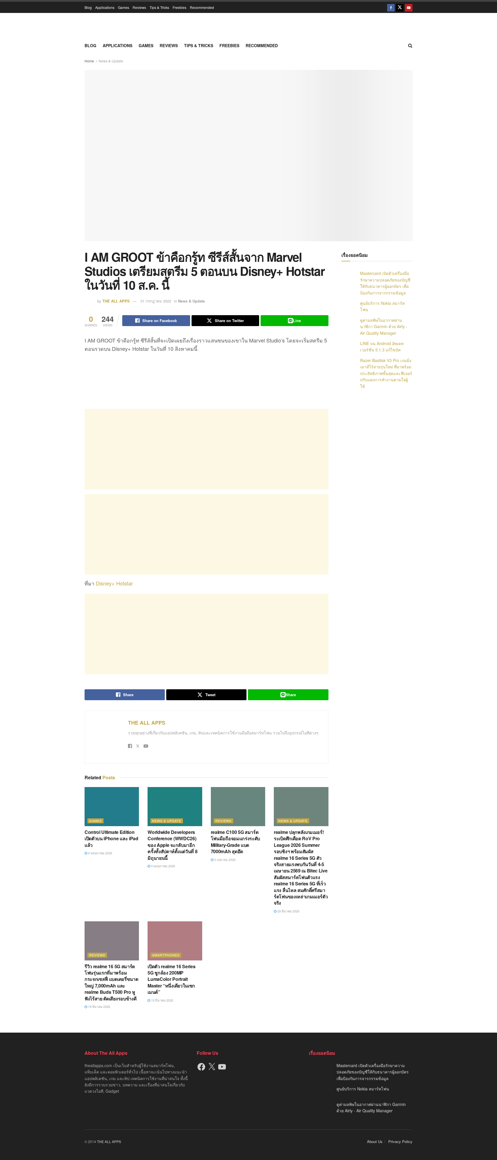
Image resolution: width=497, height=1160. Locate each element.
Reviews (139, 7)
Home (89, 60)
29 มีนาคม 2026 (287, 911)
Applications (104, 7)
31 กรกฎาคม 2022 (155, 301)
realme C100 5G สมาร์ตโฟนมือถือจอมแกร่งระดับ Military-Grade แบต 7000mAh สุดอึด (235, 842)
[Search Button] (410, 45)
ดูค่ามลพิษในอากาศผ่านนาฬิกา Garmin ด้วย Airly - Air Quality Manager (383, 326)
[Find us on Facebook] (391, 7)
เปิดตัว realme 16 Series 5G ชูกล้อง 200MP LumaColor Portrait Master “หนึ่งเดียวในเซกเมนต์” (171, 979)
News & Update (111, 60)
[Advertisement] (206, 449)
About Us (375, 1141)
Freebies (179, 7)
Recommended (202, 7)
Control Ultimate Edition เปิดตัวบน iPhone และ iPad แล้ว (111, 838)
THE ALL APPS (116, 301)
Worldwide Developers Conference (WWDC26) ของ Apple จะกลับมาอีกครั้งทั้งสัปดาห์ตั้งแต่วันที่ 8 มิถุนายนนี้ (172, 845)
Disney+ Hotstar (114, 583)
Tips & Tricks (159, 7)
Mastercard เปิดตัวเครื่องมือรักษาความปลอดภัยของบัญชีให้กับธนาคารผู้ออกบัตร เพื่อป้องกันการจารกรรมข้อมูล (373, 1072)
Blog (88, 7)
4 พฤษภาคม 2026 (99, 853)
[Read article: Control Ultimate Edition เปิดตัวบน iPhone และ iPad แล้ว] (112, 806)
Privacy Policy (400, 1141)
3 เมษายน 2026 (224, 859)
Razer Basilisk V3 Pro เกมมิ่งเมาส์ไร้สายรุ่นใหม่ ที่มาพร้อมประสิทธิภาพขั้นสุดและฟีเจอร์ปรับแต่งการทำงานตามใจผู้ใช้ (386, 373)
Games (123, 7)
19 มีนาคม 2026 (98, 1006)
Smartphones (165, 955)
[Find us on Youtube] (408, 7)
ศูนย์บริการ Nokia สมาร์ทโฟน (363, 1089)
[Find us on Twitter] (400, 7)
